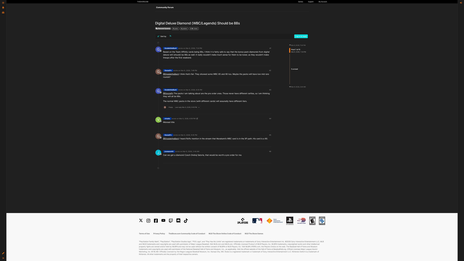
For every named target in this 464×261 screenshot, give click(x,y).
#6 (270, 151)
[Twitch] (171, 220)
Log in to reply (301, 36)
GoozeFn (168, 70)
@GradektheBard (171, 74)
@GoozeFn (168, 93)
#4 (270, 119)
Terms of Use (144, 233)
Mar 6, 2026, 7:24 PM (194, 48)
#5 (270, 135)
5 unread (294, 69)
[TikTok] (186, 220)
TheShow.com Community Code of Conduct (187, 233)
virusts (167, 119)
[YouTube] (163, 220)
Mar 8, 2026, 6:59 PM (187, 119)
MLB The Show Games (254, 233)
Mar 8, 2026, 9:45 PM (189, 135)
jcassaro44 (169, 151)
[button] (3, 253)
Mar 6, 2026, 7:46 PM (189, 70)
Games (300, 2)
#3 (270, 90)
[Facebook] (156, 220)
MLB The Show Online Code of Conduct (225, 233)
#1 (270, 48)
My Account (323, 2)
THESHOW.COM (142, 2)
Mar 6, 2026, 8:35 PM (194, 90)
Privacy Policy (159, 233)
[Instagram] (148, 220)
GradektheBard (170, 48)
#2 (270, 70)
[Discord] (178, 220)
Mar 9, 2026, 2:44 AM (191, 151)
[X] (141, 220)
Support (310, 2)
